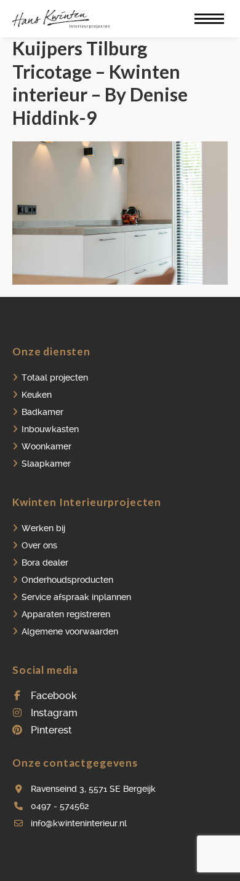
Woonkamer (46, 446)
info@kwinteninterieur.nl (79, 823)
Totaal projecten (55, 377)
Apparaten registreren (66, 614)
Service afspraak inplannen (76, 597)
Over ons (39, 545)
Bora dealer (45, 562)
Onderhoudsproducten (67, 580)
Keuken (37, 395)
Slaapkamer (46, 463)
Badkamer (42, 412)
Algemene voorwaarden (70, 631)
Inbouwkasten (50, 429)
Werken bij (43, 528)
